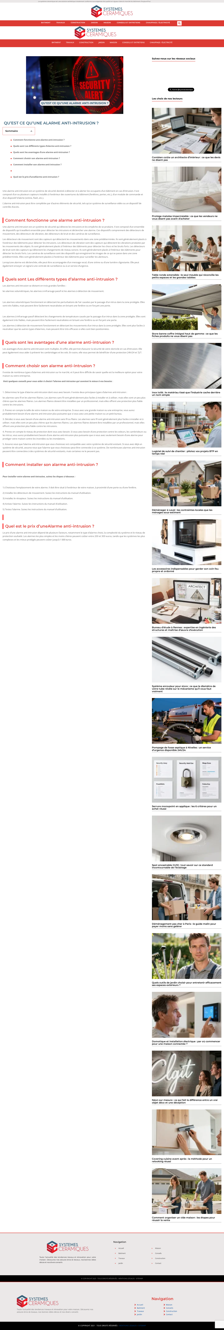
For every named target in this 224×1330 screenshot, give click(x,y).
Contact (169, 1314)
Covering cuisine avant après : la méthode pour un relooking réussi (182, 1160)
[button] (179, 23)
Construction (78, 22)
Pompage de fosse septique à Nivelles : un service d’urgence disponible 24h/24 (181, 749)
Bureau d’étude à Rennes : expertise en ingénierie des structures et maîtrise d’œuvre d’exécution (184, 628)
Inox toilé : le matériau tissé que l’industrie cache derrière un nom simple (186, 394)
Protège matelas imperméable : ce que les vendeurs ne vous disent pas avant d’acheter (185, 217)
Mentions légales (126, 1279)
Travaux (60, 22)
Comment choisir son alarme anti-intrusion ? (36, 158)
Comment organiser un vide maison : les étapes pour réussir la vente (183, 1219)
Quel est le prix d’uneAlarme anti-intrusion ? (36, 177)
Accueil (140, 1304)
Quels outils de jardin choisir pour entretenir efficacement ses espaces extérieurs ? (186, 984)
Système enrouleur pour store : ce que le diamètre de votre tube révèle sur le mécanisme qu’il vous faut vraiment (184, 689)
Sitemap (139, 1279)
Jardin (94, 22)
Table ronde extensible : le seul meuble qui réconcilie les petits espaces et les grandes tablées (185, 276)
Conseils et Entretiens (128, 22)
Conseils (169, 1308)
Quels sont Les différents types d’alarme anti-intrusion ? (42, 146)
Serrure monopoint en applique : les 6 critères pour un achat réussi (184, 807)
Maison (107, 22)
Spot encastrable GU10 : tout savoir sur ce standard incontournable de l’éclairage (182, 866)
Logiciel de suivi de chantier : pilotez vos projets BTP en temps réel (185, 452)
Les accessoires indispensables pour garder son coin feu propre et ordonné (185, 570)
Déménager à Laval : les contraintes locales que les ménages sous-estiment (182, 511)
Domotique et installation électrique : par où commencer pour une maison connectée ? (186, 1042)
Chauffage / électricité (158, 22)
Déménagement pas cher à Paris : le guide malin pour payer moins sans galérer (184, 925)
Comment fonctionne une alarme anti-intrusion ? (39, 140)
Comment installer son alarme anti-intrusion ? (37, 164)
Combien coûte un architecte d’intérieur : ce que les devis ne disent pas (186, 158)
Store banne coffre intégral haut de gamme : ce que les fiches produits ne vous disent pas (185, 335)
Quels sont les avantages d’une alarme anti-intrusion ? (41, 152)
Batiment (45, 22)
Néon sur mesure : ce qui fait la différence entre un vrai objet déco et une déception (185, 1101)
